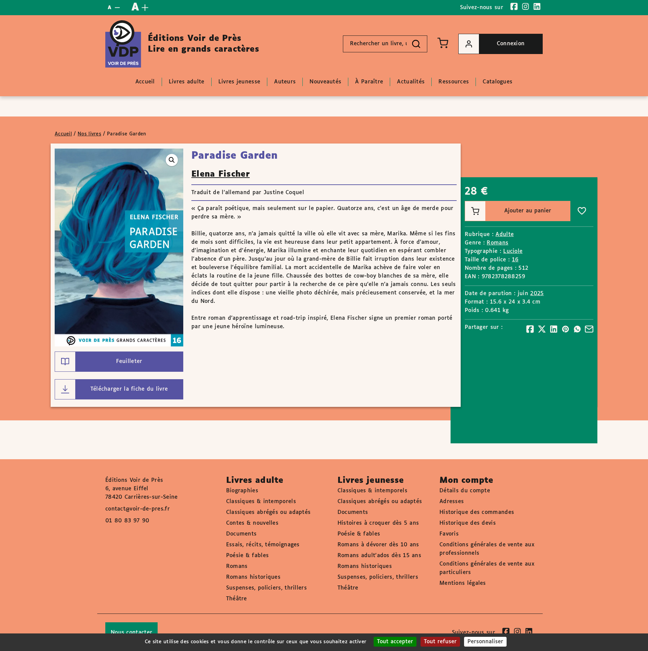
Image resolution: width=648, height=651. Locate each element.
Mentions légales (462, 583)
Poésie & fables (247, 555)
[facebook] (514, 6)
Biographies (242, 491)
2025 (537, 293)
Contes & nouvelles (252, 523)
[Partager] (530, 329)
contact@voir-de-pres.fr (137, 509)
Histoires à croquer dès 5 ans (378, 523)
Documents (241, 534)
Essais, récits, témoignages (263, 545)
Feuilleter (129, 361)
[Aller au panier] (442, 42)
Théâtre (236, 599)
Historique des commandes (476, 512)
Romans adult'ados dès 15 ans (379, 555)
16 (515, 260)
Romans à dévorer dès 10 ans (378, 545)
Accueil (63, 134)
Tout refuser (440, 642)
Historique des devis (467, 523)
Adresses (451, 501)
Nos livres (89, 134)
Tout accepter (395, 642)
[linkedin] (537, 6)
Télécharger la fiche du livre (129, 389)
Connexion (511, 44)
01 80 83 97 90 (127, 521)
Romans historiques (253, 577)
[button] (172, 160)
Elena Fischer (220, 174)
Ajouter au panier (527, 211)
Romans (497, 243)
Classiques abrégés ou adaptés (268, 512)
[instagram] (525, 6)
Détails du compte (464, 491)
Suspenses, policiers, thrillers (266, 588)
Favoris (449, 534)
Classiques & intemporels (261, 501)
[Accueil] (123, 44)
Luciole (512, 251)
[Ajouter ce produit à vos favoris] (582, 211)
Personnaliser (485, 642)
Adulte (504, 234)
